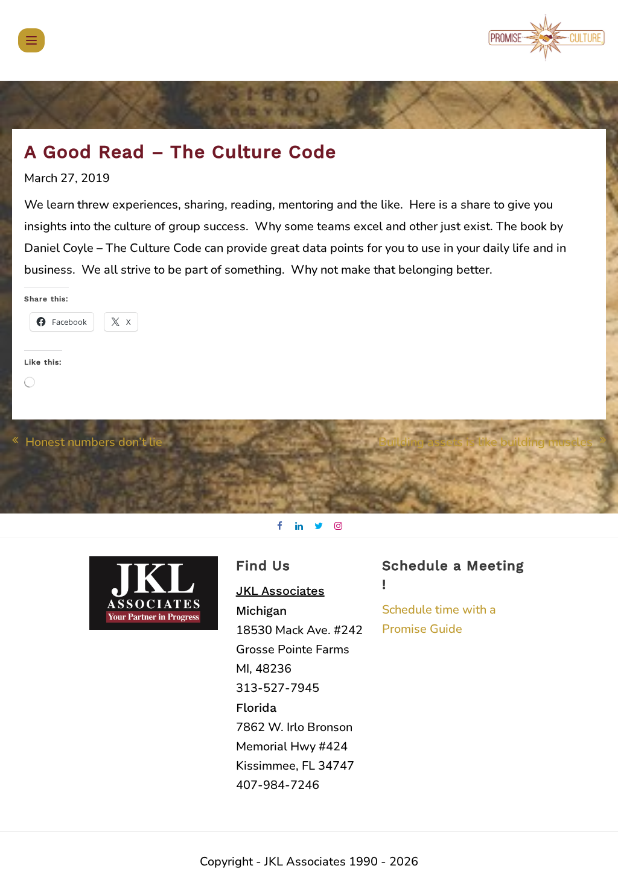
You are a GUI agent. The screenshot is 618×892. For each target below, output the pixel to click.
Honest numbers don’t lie (93, 442)
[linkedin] (300, 526)
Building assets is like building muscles (485, 442)
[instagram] (339, 526)
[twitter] (319, 526)
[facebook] (280, 526)
